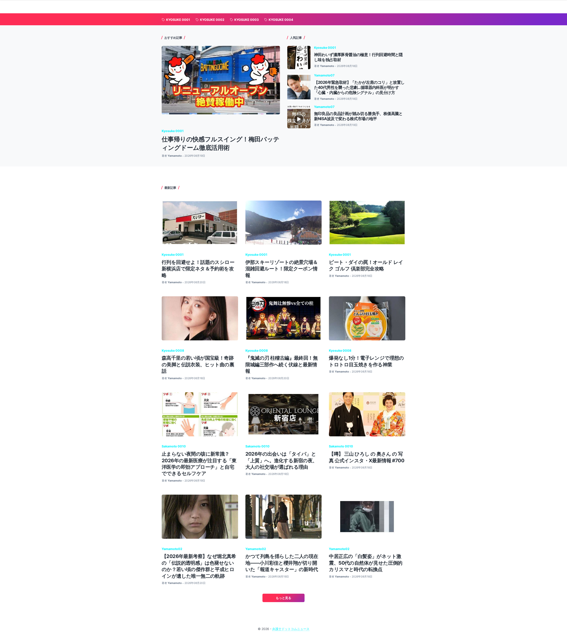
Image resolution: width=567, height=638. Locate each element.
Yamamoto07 (324, 75)
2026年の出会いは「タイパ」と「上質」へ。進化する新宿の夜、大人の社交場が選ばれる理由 (281, 460)
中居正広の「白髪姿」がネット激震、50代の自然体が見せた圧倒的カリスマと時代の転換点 (365, 562)
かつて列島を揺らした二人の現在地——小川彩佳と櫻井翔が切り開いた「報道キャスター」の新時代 (281, 562)
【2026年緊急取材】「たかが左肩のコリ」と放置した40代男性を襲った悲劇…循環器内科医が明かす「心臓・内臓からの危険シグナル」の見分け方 (359, 87)
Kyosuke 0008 (173, 350)
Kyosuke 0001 (173, 131)
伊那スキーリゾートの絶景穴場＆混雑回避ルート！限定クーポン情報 (281, 268)
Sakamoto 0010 (174, 446)
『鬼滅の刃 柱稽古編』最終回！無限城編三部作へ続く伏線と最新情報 (281, 364)
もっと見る (283, 598)
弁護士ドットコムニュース (290, 629)
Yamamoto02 (172, 549)
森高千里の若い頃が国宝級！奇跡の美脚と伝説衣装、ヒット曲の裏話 (198, 364)
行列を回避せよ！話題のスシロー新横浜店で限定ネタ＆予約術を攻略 (198, 268)
